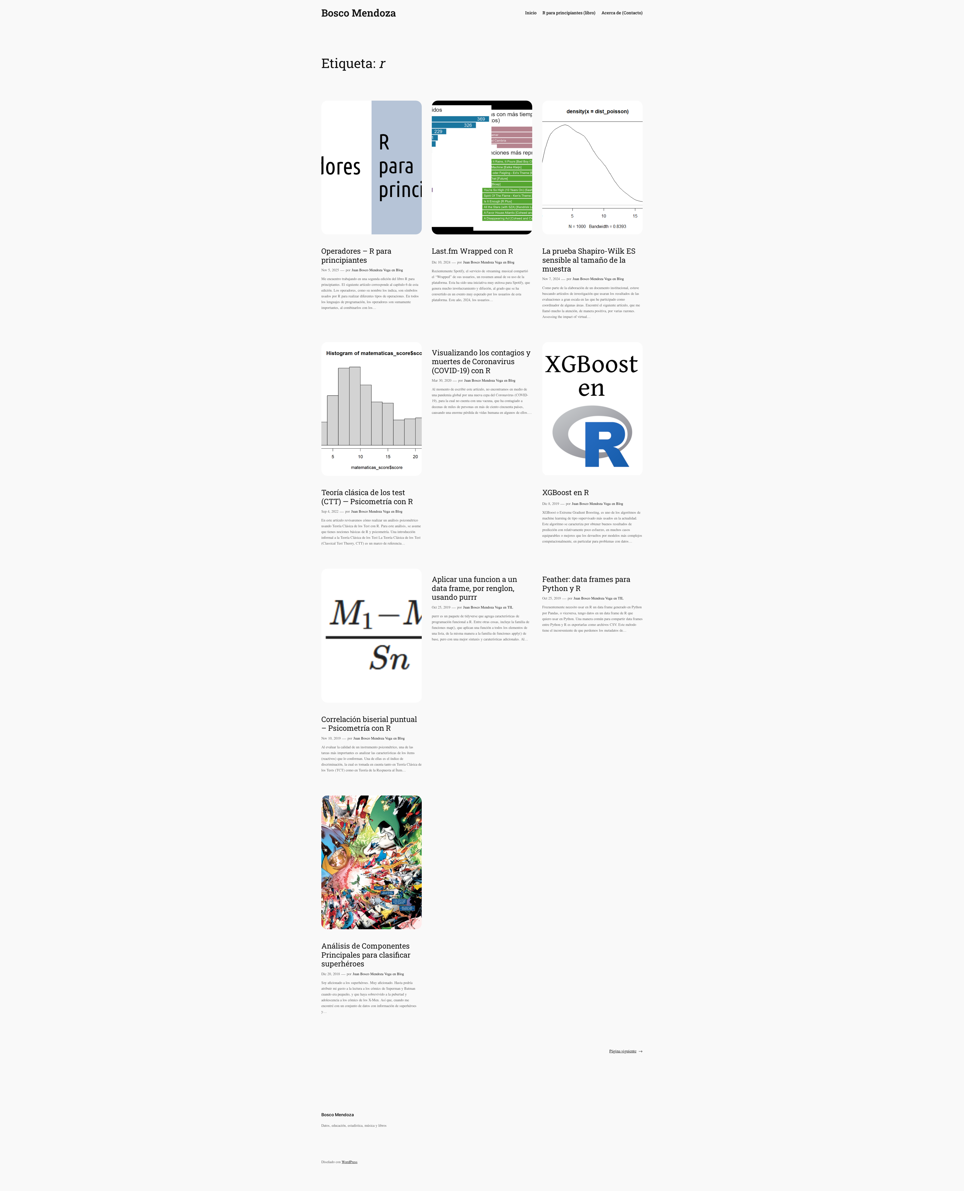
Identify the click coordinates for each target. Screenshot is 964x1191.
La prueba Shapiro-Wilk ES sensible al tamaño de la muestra (588, 259)
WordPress (349, 1161)
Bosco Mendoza (358, 12)
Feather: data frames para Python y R (586, 583)
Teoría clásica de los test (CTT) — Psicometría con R (367, 497)
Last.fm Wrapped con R (472, 250)
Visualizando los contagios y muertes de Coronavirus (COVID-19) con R (481, 361)
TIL (510, 607)
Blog (399, 270)
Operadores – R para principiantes (356, 255)
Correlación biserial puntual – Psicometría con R (369, 724)
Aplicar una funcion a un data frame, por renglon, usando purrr (474, 588)
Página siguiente (626, 1051)
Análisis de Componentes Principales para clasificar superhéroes (365, 954)
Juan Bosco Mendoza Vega (371, 270)
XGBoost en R (565, 492)
